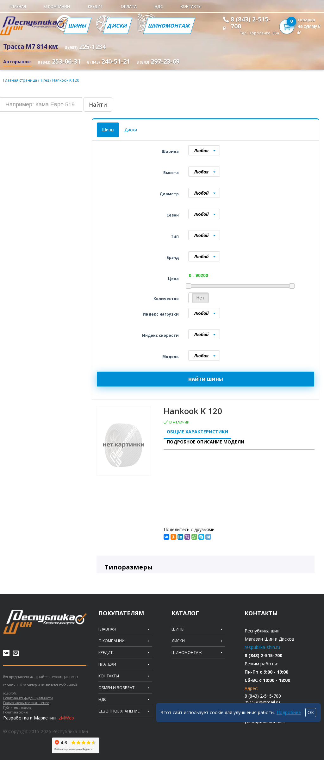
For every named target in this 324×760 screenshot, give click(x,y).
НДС (159, 6)
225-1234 (85, 46)
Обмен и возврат (116, 687)
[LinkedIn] (180, 537)
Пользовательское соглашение (26, 702)
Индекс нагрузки (161, 314)
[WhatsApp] (194, 537)
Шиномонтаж (169, 25)
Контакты (191, 6)
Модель (170, 356)
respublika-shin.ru (262, 647)
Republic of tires (45, 622)
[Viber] (187, 537)
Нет (200, 298)
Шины (77, 25)
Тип (175, 236)
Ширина (170, 151)
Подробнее (289, 712)
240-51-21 (108, 61)
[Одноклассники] (173, 537)
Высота (171, 172)
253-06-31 (59, 61)
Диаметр (169, 194)
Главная (17, 6)
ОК (311, 712)
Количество (166, 298)
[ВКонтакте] (166, 537)
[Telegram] (208, 537)
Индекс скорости (160, 335)
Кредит (95, 6)
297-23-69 (157, 61)
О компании (57, 6)
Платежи (107, 664)
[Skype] (201, 537)
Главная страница (20, 80)
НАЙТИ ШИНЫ (205, 379)
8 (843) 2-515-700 (251, 22)
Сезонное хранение (119, 711)
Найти (98, 104)
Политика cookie (15, 712)
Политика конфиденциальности (28, 698)
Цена (173, 278)
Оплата (129, 6)
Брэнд (172, 257)
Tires (45, 80)
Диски (117, 25)
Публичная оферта (17, 707)
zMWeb (66, 718)
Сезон (172, 215)
